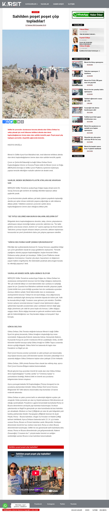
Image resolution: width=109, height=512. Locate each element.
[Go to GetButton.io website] (5, 510)
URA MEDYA (103, 510)
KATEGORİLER (30, 4)
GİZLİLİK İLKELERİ (76, 510)
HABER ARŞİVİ (58, 4)
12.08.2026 (90, 75)
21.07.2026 (90, 141)
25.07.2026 (90, 112)
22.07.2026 (90, 121)
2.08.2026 (89, 103)
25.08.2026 (90, 64)
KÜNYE (87, 510)
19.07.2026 (90, 151)
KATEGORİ (35, 12)
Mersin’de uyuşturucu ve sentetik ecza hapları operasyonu (92, 128)
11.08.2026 (90, 85)
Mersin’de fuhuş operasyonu (93, 62)
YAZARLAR (45, 4)
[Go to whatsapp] (5, 505)
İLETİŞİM (71, 4)
